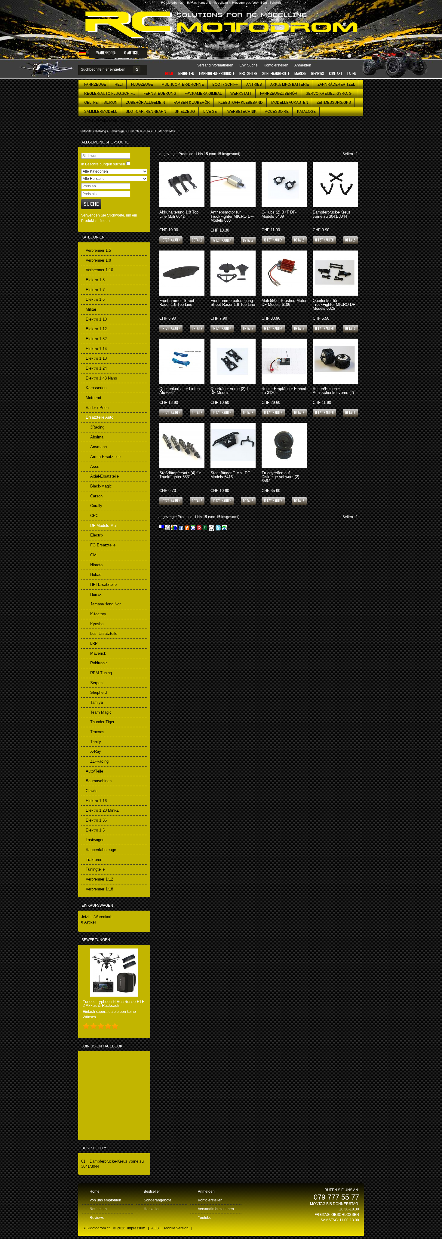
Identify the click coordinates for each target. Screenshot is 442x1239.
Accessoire (277, 111)
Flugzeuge (142, 84)
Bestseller (248, 73)
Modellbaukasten (289, 102)
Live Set (211, 111)
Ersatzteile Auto (139, 131)
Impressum (136, 1228)
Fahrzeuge (95, 84)
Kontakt (335, 73)
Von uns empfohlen (105, 1200)
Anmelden (206, 1191)
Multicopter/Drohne (182, 84)
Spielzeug (185, 111)
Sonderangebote (276, 73)
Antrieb (254, 84)
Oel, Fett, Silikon (101, 102)
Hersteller (152, 1209)
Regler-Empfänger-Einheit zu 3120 (284, 391)
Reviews (317, 73)
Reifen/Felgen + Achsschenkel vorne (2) (333, 391)
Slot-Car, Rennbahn (146, 111)
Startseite (85, 131)
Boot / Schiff (225, 84)
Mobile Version (176, 1228)
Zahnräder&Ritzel (336, 84)
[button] (197, 239)
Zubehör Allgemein (145, 102)
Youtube (204, 1218)
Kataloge (306, 111)
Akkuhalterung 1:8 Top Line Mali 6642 (178, 214)
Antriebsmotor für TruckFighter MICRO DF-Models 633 (232, 216)
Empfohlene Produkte (217, 73)
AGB (155, 1228)
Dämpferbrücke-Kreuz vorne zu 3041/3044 (332, 214)
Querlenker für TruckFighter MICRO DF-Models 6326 (334, 304)
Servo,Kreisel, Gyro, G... (330, 93)
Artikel (131, 53)
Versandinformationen (216, 1209)
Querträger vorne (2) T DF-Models (229, 391)
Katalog (100, 131)
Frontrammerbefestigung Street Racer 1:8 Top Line (232, 302)
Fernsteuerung (159, 93)
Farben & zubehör (191, 102)
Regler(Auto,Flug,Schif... (109, 93)
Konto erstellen (210, 1200)
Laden (351, 73)
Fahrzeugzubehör (278, 93)
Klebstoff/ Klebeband (240, 102)
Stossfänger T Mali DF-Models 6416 (230, 475)
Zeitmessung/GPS (334, 102)
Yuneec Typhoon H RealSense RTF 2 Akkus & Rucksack (113, 1003)
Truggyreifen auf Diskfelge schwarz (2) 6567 (280, 477)
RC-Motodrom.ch (97, 1228)
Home (169, 73)
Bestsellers (94, 1148)
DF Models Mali (164, 131)
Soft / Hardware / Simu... (108, 120)
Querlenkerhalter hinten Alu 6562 (179, 391)
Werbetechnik (241, 111)
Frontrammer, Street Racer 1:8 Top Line (176, 302)
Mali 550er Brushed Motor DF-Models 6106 (284, 302)
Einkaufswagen (97, 905)
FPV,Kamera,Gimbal (203, 93)
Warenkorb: (106, 53)
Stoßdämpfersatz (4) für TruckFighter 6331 (180, 475)
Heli (119, 84)
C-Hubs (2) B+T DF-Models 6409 (279, 214)
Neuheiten (186, 73)
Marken (300, 73)
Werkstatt (241, 93)
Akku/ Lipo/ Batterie (289, 84)
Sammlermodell (100, 111)
